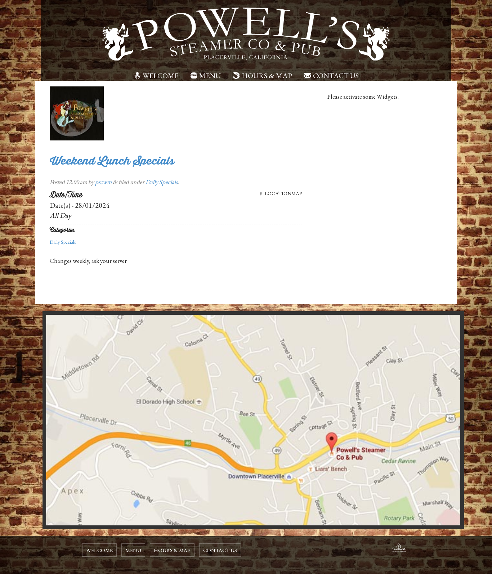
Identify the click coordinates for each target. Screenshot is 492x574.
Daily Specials (162, 182)
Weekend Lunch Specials (112, 161)
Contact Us (336, 75)
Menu (210, 75)
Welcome (160, 75)
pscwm (103, 182)
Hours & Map (267, 75)
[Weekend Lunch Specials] (77, 112)
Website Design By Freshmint (399, 548)
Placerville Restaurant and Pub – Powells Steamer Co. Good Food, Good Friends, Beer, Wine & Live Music (246, 34)
